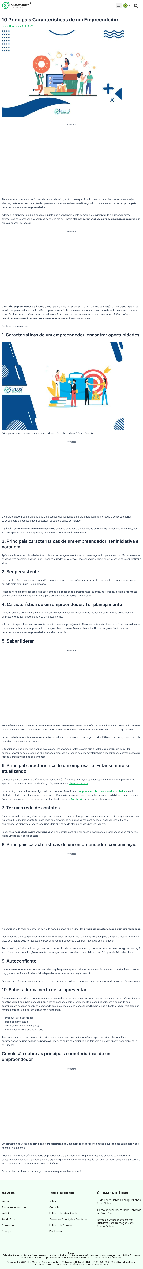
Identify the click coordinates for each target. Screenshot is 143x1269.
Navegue (9, 1193)
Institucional (62, 1193)
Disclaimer (55, 1231)
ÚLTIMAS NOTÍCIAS (112, 1193)
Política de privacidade (63, 1213)
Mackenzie (77, 799)
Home (5, 1201)
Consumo (8, 1225)
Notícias (7, 1213)
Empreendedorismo (14, 1207)
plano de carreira (78, 783)
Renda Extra (9, 1219)
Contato (54, 1207)
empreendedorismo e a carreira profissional (103, 791)
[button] (119, 5)
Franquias (7, 1231)
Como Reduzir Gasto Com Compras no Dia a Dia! (119, 1211)
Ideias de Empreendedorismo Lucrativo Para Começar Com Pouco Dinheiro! (115, 1223)
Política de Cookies (60, 1225)
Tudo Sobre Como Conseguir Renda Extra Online (119, 1201)
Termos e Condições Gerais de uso (70, 1219)
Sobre (52, 1201)
